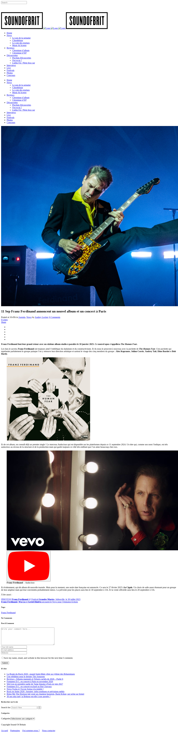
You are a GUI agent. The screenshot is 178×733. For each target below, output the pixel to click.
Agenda (21, 317)
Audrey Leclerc (42, 317)
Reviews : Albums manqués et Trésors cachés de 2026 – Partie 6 (35, 679)
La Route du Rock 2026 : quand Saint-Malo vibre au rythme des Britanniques (41, 674)
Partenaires (15, 730)
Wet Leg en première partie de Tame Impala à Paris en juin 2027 (35, 684)
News (29, 317)
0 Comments (54, 317)
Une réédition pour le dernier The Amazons (26, 676)
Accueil (4, 730)
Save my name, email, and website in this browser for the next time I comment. (38, 658)
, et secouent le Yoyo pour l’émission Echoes (39, 602)
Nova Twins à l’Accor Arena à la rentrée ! (25, 689)
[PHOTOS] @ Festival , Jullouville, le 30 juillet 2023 (40, 599)
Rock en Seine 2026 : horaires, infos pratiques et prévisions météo (35, 691)
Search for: (6, 707)
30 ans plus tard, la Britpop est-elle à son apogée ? (28, 696)
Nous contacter (48, 730)
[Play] (29, 566)
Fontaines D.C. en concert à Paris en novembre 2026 (30, 681)
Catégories (5, 718)
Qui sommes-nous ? (31, 730)
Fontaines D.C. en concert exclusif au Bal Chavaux (29, 686)
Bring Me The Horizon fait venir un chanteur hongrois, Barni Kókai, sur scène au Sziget (45, 694)
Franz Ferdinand (8, 612)
